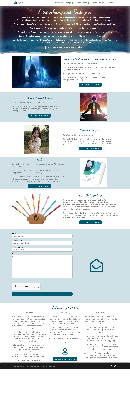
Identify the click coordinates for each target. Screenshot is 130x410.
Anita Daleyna (98, 3)
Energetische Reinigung (64, 3)
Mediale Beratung (82, 3)
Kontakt (111, 3)
